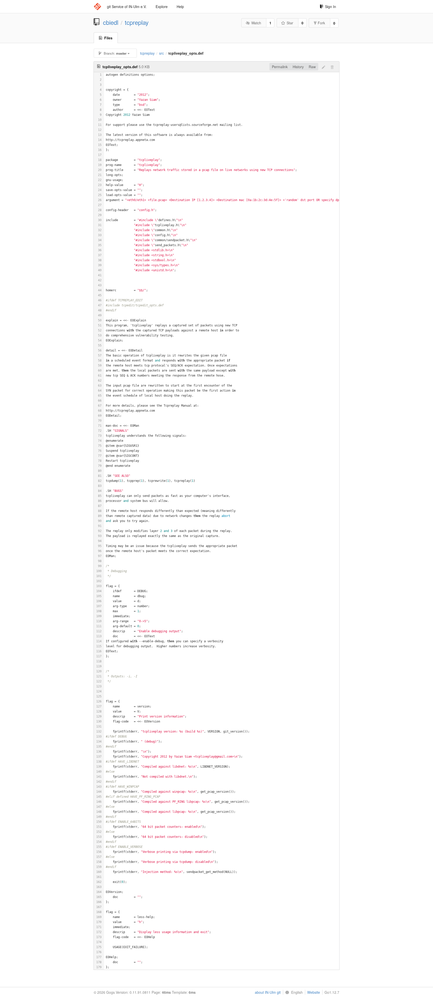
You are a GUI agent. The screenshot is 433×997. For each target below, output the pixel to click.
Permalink (280, 66)
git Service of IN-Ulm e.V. (127, 6)
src (161, 53)
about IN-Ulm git (268, 992)
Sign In (330, 6)
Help (180, 6)
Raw (312, 66)
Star (290, 22)
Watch (256, 22)
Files (108, 37)
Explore (162, 6)
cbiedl (110, 22)
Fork (321, 22)
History (298, 66)
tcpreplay (137, 22)
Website (313, 992)
